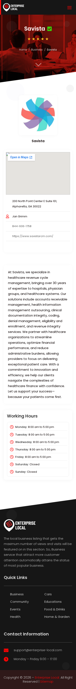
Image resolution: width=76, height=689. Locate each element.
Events (15, 609)
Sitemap (46, 681)
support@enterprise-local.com (38, 650)
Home (23, 49)
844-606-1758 (21, 226)
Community (19, 601)
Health (15, 616)
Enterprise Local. (47, 677)
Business (37, 49)
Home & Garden (57, 616)
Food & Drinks (54, 609)
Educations (53, 601)
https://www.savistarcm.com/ (32, 236)
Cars (48, 594)
